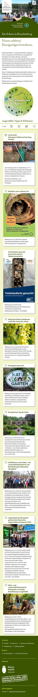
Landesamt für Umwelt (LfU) (17, 692)
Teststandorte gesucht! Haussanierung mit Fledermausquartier (16, 254)
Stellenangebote (19, 646)
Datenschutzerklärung (27, 643)
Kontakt (6, 643)
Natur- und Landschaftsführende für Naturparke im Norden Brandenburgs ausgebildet (18, 588)
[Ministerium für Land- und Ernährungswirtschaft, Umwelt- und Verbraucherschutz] (7, 6)
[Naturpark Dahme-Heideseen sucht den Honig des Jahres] (19, 333)
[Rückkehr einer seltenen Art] (19, 215)
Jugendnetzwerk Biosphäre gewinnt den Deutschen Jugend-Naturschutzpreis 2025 (19, 520)
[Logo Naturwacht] (8, 669)
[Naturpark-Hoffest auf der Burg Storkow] (19, 151)
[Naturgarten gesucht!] (19, 379)
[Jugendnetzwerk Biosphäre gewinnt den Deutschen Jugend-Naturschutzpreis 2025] (19, 536)
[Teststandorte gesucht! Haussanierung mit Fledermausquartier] (19, 280)
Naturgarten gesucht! (16, 366)
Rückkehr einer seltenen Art (18, 191)
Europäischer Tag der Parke (18, 412)
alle (5, 126)
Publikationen (8, 646)
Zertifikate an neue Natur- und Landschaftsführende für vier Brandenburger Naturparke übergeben (19, 466)
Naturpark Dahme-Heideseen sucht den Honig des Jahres (19, 320)
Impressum (14, 643)
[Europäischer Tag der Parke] (19, 424)
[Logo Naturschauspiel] (14, 679)
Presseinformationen (22, 653)
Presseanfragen (8, 653)
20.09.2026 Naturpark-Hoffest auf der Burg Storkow (19, 137)
